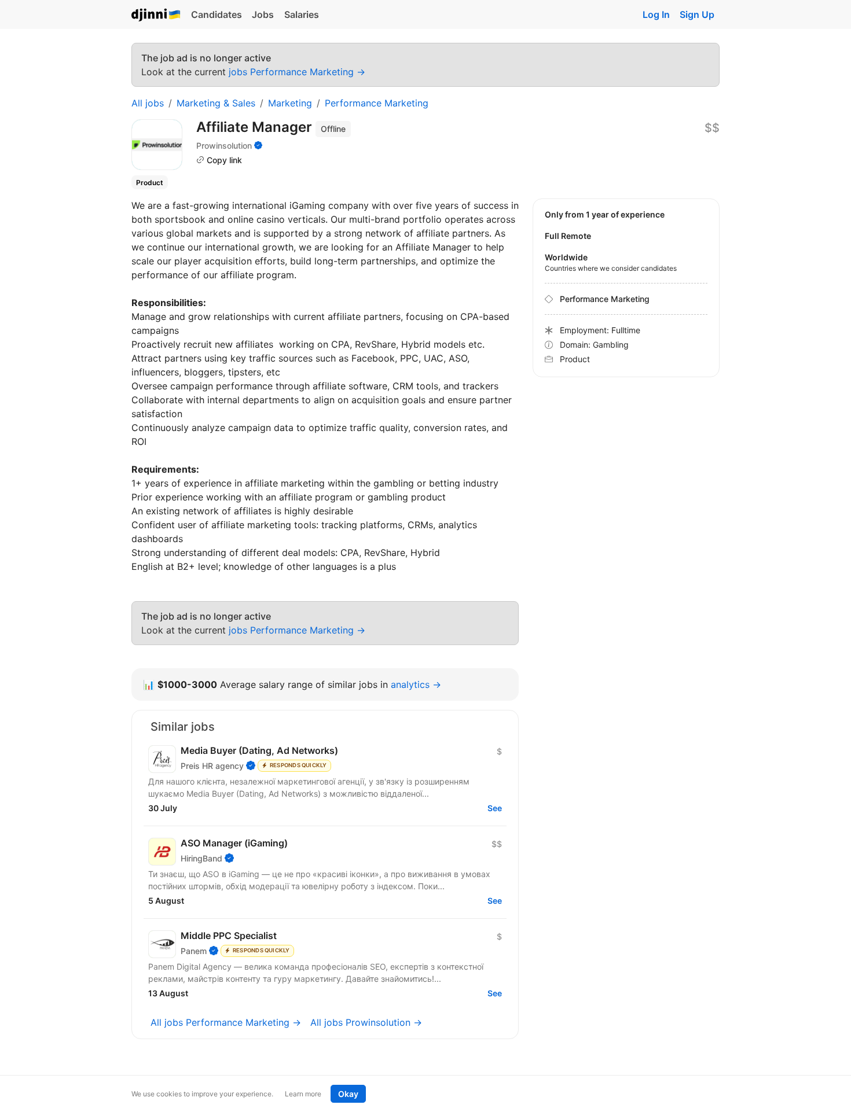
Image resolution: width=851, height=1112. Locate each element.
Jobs (263, 14)
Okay (348, 1094)
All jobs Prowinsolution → (366, 1022)
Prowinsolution (224, 145)
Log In (656, 14)
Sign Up (697, 14)
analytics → (416, 684)
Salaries (301, 14)
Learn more (303, 1093)
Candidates (216, 14)
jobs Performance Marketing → (297, 72)
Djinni (156, 15)
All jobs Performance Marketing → (226, 1022)
